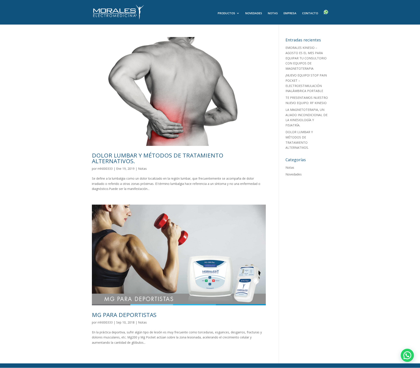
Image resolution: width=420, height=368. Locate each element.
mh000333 (105, 168)
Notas (142, 168)
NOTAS (273, 13)
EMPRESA (290, 13)
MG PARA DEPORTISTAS (124, 315)
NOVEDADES (253, 13)
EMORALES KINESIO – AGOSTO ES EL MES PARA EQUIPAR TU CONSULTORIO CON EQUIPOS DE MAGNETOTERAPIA (306, 58)
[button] (407, 355)
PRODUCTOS (226, 13)
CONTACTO (310, 13)
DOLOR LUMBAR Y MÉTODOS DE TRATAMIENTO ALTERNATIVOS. (157, 158)
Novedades (293, 174)
